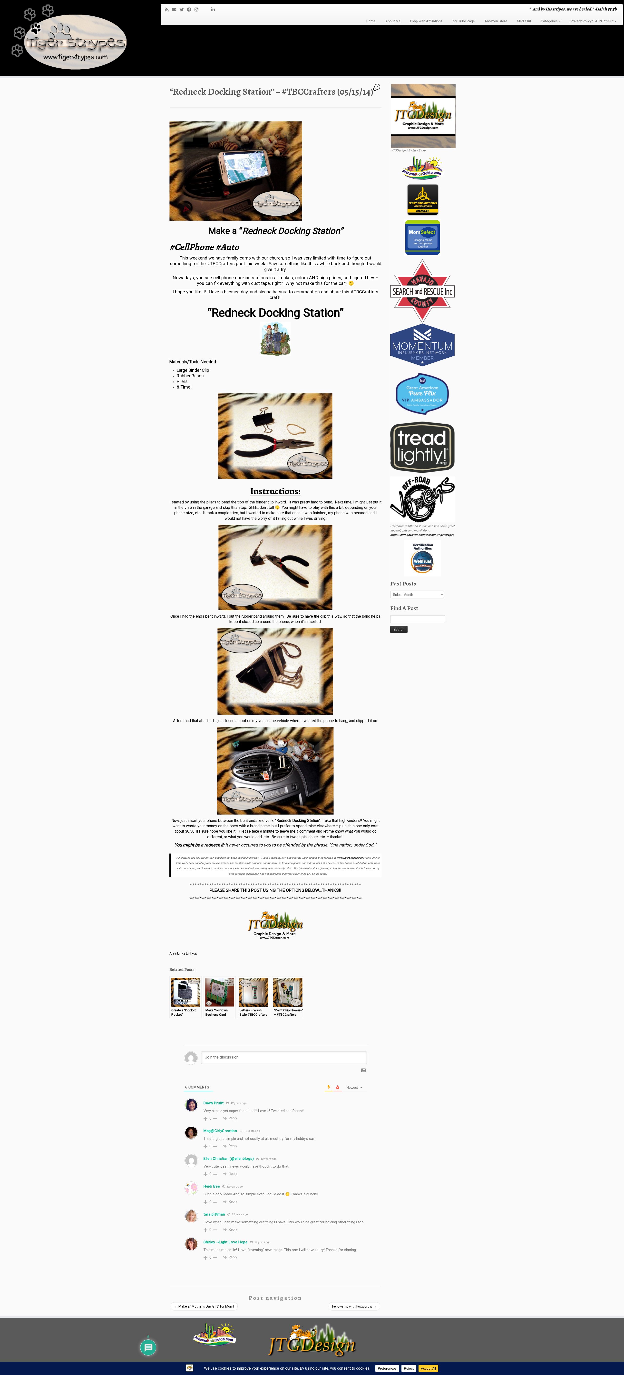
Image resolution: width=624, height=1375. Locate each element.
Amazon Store (496, 21)
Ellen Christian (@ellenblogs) (229, 1158)
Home (371, 21)
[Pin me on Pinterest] (209, 9)
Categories (549, 21)
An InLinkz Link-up (183, 953)
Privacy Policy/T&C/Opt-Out (592, 21)
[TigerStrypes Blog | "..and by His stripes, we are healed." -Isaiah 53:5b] (72, 38)
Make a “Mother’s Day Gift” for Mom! (204, 1306)
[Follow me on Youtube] (206, 9)
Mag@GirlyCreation (220, 1131)
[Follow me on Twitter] (183, 9)
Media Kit (524, 21)
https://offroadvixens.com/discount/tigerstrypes (422, 535)
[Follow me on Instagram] (198, 9)
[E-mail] (175, 9)
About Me (392, 21)
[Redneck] (275, 436)
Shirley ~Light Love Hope (226, 1242)
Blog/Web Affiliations (426, 21)
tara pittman (214, 1214)
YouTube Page (463, 21)
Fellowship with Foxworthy (354, 1306)
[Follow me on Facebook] (191, 9)
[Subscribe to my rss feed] (168, 9)
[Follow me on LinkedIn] (214, 9)
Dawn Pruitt (214, 1103)
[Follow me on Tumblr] (203, 9)
